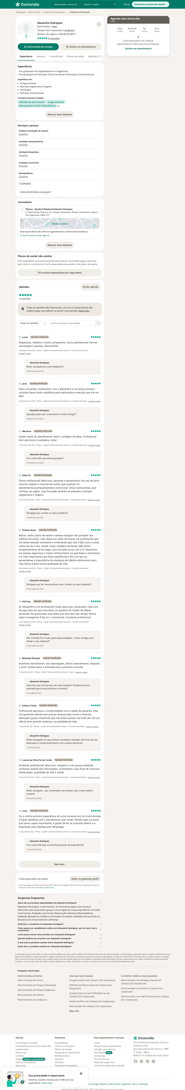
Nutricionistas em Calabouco (32, 999)
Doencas (59, 1062)
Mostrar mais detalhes (61, 115)
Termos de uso (101, 1059)
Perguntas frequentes (66, 1065)
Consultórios (56, 56)
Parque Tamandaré (80, 212)
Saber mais (49, 887)
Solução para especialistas (107, 1046)
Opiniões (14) (95, 56)
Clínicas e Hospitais (64, 1046)
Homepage (20, 12)
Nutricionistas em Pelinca (31, 994)
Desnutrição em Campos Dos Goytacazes (90, 1006)
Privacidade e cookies (27, 1042)
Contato (20, 1055)
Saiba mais (46, 1082)
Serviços (41, 56)
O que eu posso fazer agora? (35, 235)
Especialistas (61, 1042)
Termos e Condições (26, 1062)
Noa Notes (102, 1052)
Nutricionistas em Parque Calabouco (36, 989)
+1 (58, 105)
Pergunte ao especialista (67, 1052)
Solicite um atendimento (138, 48)
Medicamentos (62, 1055)
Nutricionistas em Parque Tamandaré (37, 985)
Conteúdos (99, 1055)
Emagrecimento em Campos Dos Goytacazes (92, 980)
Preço (97, 1042)
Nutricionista (34, 12)
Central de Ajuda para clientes (109, 1065)
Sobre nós (21, 1052)
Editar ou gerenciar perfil (85, 878)
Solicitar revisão (25, 353)
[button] (38, 46)
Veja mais (65, 865)
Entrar (127, 4)
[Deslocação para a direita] (101, 56)
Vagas (30, 1059)
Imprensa (20, 1065)
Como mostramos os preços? (35, 191)
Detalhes (23, 134)
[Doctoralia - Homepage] (33, 4)
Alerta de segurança (104, 1062)
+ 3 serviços (25, 183)
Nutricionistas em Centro (30, 980)
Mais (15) (74, 1011)
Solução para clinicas (105, 1049)
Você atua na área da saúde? (149, 4)
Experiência (26, 56)
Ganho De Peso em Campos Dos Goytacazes (92, 1001)
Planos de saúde (75, 56)
